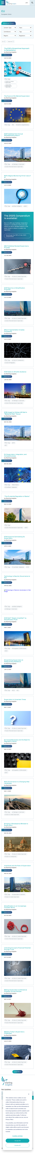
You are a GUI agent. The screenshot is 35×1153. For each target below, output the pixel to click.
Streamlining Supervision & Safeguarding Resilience (13, 660)
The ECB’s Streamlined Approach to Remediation (16, 49)
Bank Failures (16, 484)
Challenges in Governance (18, 164)
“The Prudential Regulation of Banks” (17, 496)
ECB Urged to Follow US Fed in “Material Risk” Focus (15, 413)
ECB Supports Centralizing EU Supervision (14, 537)
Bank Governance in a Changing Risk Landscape (16, 782)
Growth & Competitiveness (23, 124)
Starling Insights (11, 52)
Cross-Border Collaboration (11, 487)
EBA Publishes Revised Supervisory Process (16, 246)
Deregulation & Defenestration (19, 648)
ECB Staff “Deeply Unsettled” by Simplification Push (15, 618)
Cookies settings (17, 1136)
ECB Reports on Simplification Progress (14, 288)
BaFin (26, 206)
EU (13, 124)
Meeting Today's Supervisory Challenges (14, 1032)
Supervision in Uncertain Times (15, 699)
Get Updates (6, 1089)
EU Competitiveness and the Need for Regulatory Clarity (17, 740)
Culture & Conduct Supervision (10, 82)
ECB (14, 442)
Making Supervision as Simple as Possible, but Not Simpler (15, 990)
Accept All (17, 1140)
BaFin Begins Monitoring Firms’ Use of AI (17, 176)
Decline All (17, 1145)
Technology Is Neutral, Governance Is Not (17, 577)
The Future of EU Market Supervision (17, 96)
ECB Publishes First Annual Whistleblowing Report (13, 134)
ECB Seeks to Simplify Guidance (15, 372)
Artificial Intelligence (17, 206)
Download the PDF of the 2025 (16, 235)
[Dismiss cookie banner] (28, 1094)
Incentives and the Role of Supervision (17, 865)
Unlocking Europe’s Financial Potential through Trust (17, 948)
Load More (17, 1072)
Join (26, 2)
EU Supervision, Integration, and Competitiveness (15, 455)
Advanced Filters (8, 23)
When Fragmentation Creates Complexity (14, 330)
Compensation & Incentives (19, 894)
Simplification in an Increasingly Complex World (15, 906)
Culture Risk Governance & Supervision (9, 86)
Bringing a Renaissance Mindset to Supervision (16, 824)
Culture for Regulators (10, 362)
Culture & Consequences (18, 360)
